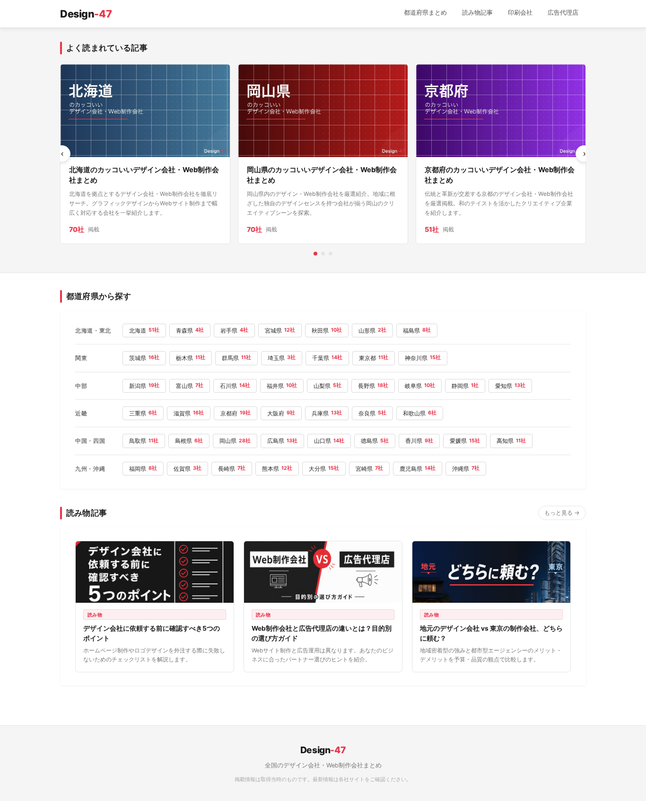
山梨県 (327, 385)
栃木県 (190, 357)
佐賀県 (187, 468)
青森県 (190, 330)
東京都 (373, 357)
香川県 (419, 440)
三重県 (143, 413)
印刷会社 (520, 12)
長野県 (373, 385)
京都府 (235, 413)
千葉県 (327, 357)
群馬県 (236, 357)
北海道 (144, 330)
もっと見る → (562, 512)
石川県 (235, 385)
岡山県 (235, 440)
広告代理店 (563, 12)
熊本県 (277, 468)
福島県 (417, 330)
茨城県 (144, 357)
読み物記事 (477, 12)
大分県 (324, 468)
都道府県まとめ (425, 12)
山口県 (329, 440)
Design (86, 14)
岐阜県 (420, 385)
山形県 (372, 330)
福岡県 (143, 468)
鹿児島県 (418, 468)
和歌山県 (419, 413)
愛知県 (510, 385)
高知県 (511, 440)
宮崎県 (369, 468)
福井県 (282, 385)
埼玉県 (282, 357)
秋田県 (327, 330)
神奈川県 (423, 357)
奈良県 (372, 413)
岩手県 (234, 330)
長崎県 (231, 468)
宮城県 (280, 330)
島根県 (189, 440)
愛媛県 (465, 440)
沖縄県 (466, 468)
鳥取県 (143, 440)
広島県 (282, 440)
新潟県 (144, 385)
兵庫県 (327, 413)
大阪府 (281, 413)
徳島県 (375, 440)
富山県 (189, 385)
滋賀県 (189, 413)
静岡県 (465, 385)
